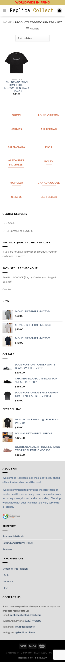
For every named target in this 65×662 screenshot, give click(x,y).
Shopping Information (15, 568)
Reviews (7, 549)
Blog (5, 587)
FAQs (5, 574)
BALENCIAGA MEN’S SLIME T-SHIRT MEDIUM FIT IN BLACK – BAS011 (16, 86)
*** (33, 620)
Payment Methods (13, 536)
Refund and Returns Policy (17, 542)
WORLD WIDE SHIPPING (32, 2)
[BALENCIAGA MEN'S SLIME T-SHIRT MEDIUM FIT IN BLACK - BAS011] (16, 62)
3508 (38, 620)
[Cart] (59, 10)
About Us (8, 581)
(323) (28, 620)
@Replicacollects (25, 626)
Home (7, 22)
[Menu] (4, 10)
